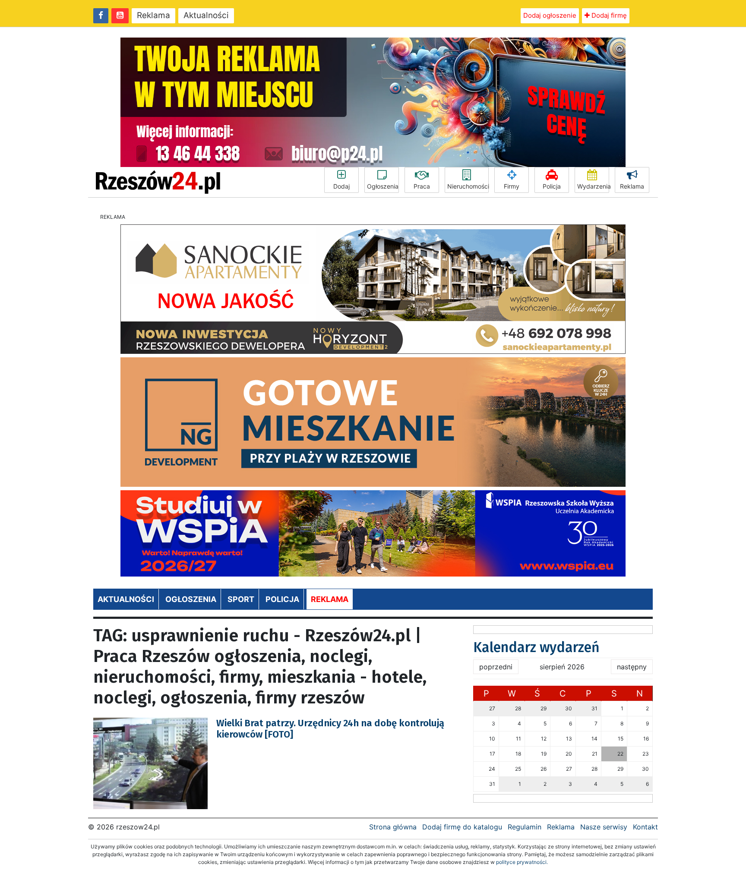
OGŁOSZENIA (190, 599)
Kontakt (645, 827)
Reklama (153, 15)
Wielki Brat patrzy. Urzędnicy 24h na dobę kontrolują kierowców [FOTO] (330, 728)
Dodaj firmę (608, 15)
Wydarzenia (593, 186)
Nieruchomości (468, 186)
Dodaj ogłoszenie (549, 15)
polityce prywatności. (522, 862)
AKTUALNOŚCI (126, 599)
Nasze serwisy (603, 827)
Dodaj (341, 186)
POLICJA (282, 599)
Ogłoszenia (382, 186)
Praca (422, 186)
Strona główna (393, 827)
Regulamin (524, 827)
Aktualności (206, 15)
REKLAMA (329, 599)
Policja (552, 186)
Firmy (511, 186)
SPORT (241, 599)
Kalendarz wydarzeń (536, 647)
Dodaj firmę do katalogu (462, 827)
